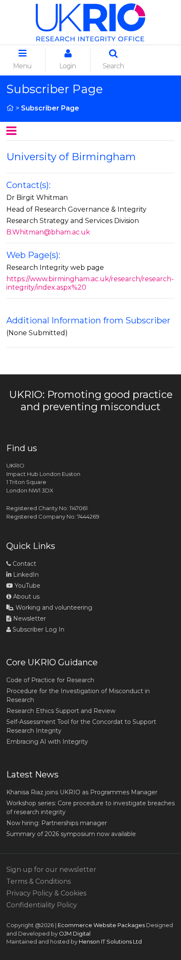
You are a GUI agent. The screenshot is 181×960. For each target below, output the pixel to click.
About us (25, 596)
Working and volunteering (53, 607)
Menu (22, 66)
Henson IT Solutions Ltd (110, 941)
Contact (23, 563)
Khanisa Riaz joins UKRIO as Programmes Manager (81, 792)
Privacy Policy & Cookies (46, 893)
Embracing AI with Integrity (47, 741)
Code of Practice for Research (50, 680)
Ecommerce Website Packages (101, 925)
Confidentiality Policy (41, 905)
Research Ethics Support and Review (60, 711)
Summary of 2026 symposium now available (71, 834)
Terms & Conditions (38, 881)
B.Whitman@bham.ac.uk (48, 232)
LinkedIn (25, 574)
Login (67, 66)
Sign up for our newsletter (51, 870)
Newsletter (28, 618)
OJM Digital (74, 933)
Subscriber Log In (37, 629)
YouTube (26, 585)
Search (113, 66)
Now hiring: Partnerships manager (56, 823)
